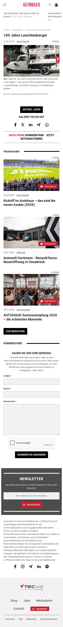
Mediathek (17, 30)
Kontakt (19, 608)
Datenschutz (31, 619)
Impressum (10, 619)
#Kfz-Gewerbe (23, 310)
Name (6, 388)
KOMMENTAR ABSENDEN (31, 454)
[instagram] (22, 566)
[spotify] (47, 566)
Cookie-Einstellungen (48, 619)
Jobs (27, 600)
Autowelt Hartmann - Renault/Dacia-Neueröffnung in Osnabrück (31, 260)
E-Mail (7, 376)
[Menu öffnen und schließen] (5, 5)
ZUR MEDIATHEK (15, 331)
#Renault (21, 252)
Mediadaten (44, 600)
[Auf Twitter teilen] (22, 124)
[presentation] (5, 59)
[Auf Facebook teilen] (15, 124)
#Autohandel (23, 41)
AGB (20, 619)
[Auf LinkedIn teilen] (30, 124)
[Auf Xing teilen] (39, 124)
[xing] (31, 566)
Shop (14, 600)
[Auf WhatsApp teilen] (47, 124)
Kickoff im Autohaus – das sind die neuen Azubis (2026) (29, 203)
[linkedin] (39, 566)
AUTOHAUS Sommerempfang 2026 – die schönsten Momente (30, 317)
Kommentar (9, 401)
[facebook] (15, 566)
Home (6, 30)
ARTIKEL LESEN (31, 109)
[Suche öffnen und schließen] (49, 4)
